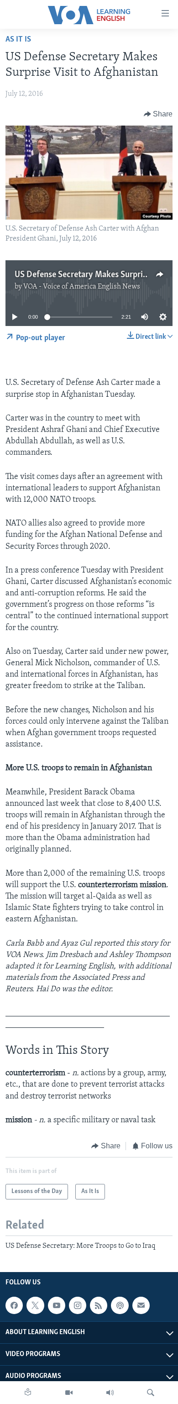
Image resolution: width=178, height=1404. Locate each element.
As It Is (18, 40)
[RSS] (98, 1305)
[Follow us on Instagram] (77, 1305)
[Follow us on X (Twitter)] (35, 1305)
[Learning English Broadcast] (110, 1392)
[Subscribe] (141, 1305)
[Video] (69, 1392)
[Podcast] (119, 1305)
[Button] (158, 114)
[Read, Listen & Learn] (28, 1392)
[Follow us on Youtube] (56, 1305)
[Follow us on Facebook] (14, 1305)
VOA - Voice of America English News (81, 286)
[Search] (150, 1392)
